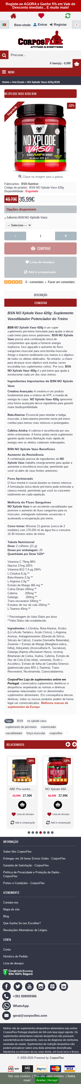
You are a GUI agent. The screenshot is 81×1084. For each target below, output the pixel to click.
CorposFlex (57, 1057)
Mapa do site (11, 909)
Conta (7, 949)
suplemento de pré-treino (21, 727)
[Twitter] (18, 986)
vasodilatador (14, 733)
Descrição (40, 294)
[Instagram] (41, 986)
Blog (6, 916)
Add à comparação (42, 272)
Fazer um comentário (61, 282)
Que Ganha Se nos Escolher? (22, 923)
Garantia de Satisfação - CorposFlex (26, 865)
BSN (10, 327)
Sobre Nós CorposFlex (17, 851)
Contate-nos (10, 902)
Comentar (40, 302)
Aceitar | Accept (46, 1080)
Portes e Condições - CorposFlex (24, 883)
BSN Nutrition (29, 183)
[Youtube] (30, 986)
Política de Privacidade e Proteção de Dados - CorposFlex (32, 874)
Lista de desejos (42, 262)
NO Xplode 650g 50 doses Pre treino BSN (58, 789)
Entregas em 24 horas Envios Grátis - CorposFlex (34, 858)
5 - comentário (34, 282)
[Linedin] (64, 986)
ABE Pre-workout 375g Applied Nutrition (23, 789)
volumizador (48, 727)
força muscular (36, 733)
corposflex (55, 733)
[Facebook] (7, 986)
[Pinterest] (53, 986)
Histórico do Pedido (15, 956)
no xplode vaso (36, 721)
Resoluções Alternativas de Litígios (25, 930)
